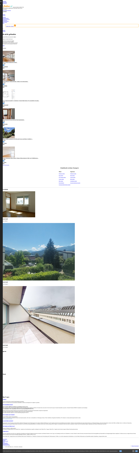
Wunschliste (5, 2)
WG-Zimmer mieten (62, 177)
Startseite (4, 17)
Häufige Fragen (5, 441)
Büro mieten (61, 181)
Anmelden (4, 1)
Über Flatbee (5, 22)
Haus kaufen (72, 175)
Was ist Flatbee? (3, 399)
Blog (3, 23)
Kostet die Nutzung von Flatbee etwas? (7, 426)
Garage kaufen (72, 177)
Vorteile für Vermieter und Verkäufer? (7, 414)
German (4, 15)
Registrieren (5, 3)
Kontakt (4, 440)
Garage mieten (61, 179)
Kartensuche (5, 20)
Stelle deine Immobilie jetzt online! (6, 418)
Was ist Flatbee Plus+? (4, 431)
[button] (133, 451)
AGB (4, 442)
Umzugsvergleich (6, 21)
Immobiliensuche (5, 18)
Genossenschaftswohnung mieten (64, 184)
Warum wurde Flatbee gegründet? (6, 420)
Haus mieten (61, 175)
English (4, 14)
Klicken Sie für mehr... (6, 165)
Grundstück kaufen (73, 181)
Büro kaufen (72, 179)
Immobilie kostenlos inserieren (5, 10)
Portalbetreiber (5, 443)
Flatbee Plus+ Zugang (10, 26)
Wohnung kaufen (73, 173)
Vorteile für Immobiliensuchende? (6, 404)
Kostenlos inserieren (6, 19)
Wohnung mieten (62, 173)
